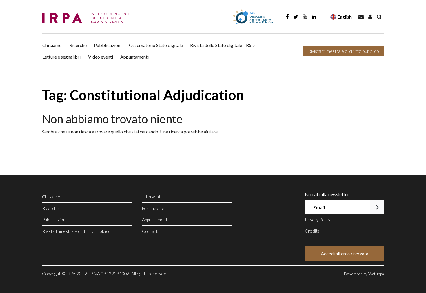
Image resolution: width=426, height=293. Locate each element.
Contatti (150, 231)
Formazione (153, 208)
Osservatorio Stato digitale (156, 45)
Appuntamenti (134, 56)
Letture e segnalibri (61, 56)
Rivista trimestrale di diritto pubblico (343, 51)
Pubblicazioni (107, 45)
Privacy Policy (317, 219)
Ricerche (78, 45)
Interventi (151, 196)
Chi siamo (52, 45)
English (344, 16)
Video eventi (100, 56)
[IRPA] (89, 18)
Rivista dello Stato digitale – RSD (222, 45)
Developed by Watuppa (364, 273)
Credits (312, 231)
